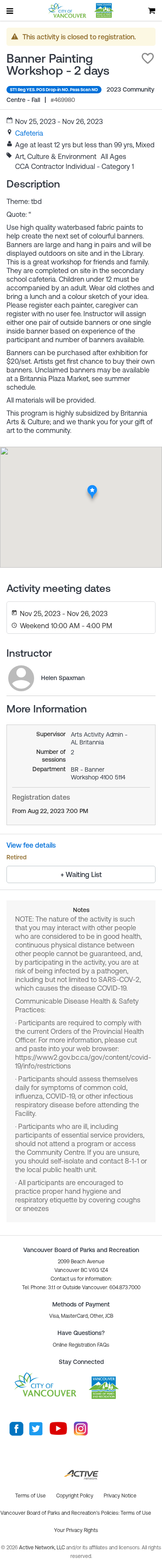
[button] (148, 58)
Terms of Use (136, 1513)
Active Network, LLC (42, 1548)
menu (10, 10)
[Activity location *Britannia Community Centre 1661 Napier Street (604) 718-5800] (92, 487)
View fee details (31, 845)
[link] (29, 133)
